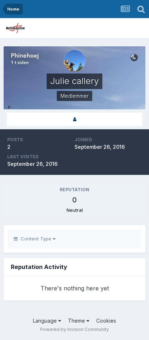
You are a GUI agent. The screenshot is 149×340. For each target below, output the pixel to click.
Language (45, 321)
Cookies (106, 321)
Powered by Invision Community (74, 329)
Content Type (35, 239)
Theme (77, 321)
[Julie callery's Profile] (74, 119)
